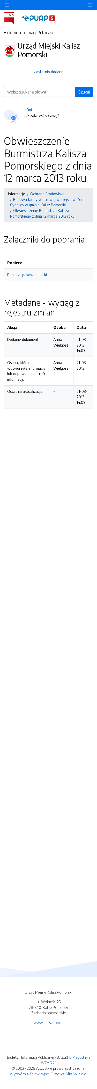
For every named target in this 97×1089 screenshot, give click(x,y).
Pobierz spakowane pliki (27, 274)
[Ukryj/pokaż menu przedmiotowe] (7, 5)
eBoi (28, 109)
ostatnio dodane (49, 71)
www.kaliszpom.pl (48, 1022)
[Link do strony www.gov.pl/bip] (12, 17)
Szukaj (84, 92)
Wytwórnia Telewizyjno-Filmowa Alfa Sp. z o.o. (48, 1074)
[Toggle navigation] (90, 5)
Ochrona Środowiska (47, 193)
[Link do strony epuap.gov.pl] (38, 17)
